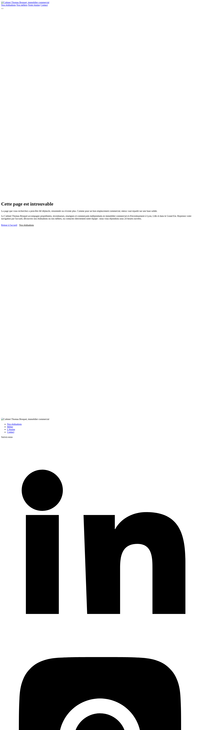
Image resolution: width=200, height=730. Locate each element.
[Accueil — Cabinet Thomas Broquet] (25, 2)
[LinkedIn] (100, 638)
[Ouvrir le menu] (2, 8)
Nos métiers (21, 5)
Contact (44, 5)
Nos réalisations (8, 5)
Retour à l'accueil (9, 225)
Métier (10, 427)
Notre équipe (34, 5)
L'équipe (11, 429)
